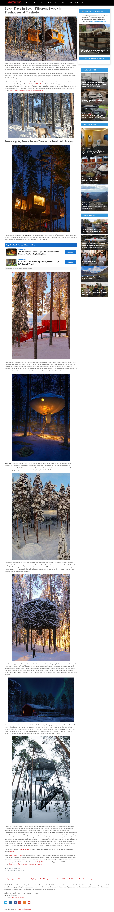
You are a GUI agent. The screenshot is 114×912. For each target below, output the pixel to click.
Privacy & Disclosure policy (23, 909)
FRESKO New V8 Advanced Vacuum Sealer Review (94, 91)
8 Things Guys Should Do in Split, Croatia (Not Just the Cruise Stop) (94, 252)
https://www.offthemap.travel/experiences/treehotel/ (26, 90)
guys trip (12, 851)
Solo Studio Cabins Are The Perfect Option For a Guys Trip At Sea (94, 130)
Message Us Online (18, 897)
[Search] (82, 3)
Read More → (70, 252)
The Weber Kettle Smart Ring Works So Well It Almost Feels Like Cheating (94, 107)
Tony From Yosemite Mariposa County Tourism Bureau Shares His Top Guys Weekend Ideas (93, 187)
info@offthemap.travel (43, 862)
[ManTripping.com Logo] (14, 2)
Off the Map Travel (16, 855)
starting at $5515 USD (35, 84)
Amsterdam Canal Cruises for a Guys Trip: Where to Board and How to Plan (94, 221)
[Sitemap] (13, 879)
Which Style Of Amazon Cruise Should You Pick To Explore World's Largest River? (94, 26)
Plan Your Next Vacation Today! (94, 58)
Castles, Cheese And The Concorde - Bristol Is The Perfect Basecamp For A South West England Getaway (94, 238)
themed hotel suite (25, 849)
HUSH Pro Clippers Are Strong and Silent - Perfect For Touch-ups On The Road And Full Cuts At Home (94, 77)
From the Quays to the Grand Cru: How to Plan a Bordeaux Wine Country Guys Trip (93, 284)
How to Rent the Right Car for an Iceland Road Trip (93, 268)
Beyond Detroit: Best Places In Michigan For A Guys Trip (94, 158)
